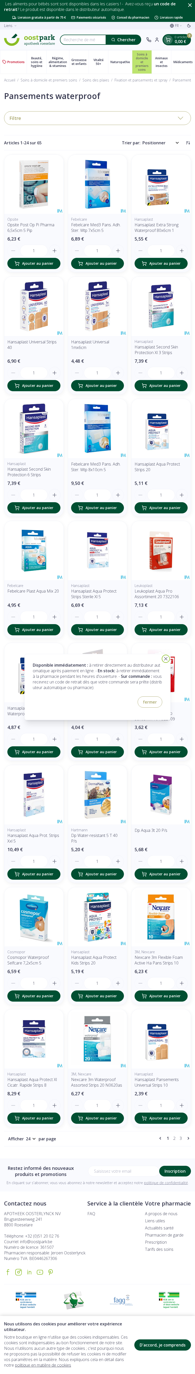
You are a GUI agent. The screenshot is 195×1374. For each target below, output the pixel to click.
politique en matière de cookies (43, 1365)
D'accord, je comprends (163, 1345)
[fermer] (165, 658)
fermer (150, 702)
